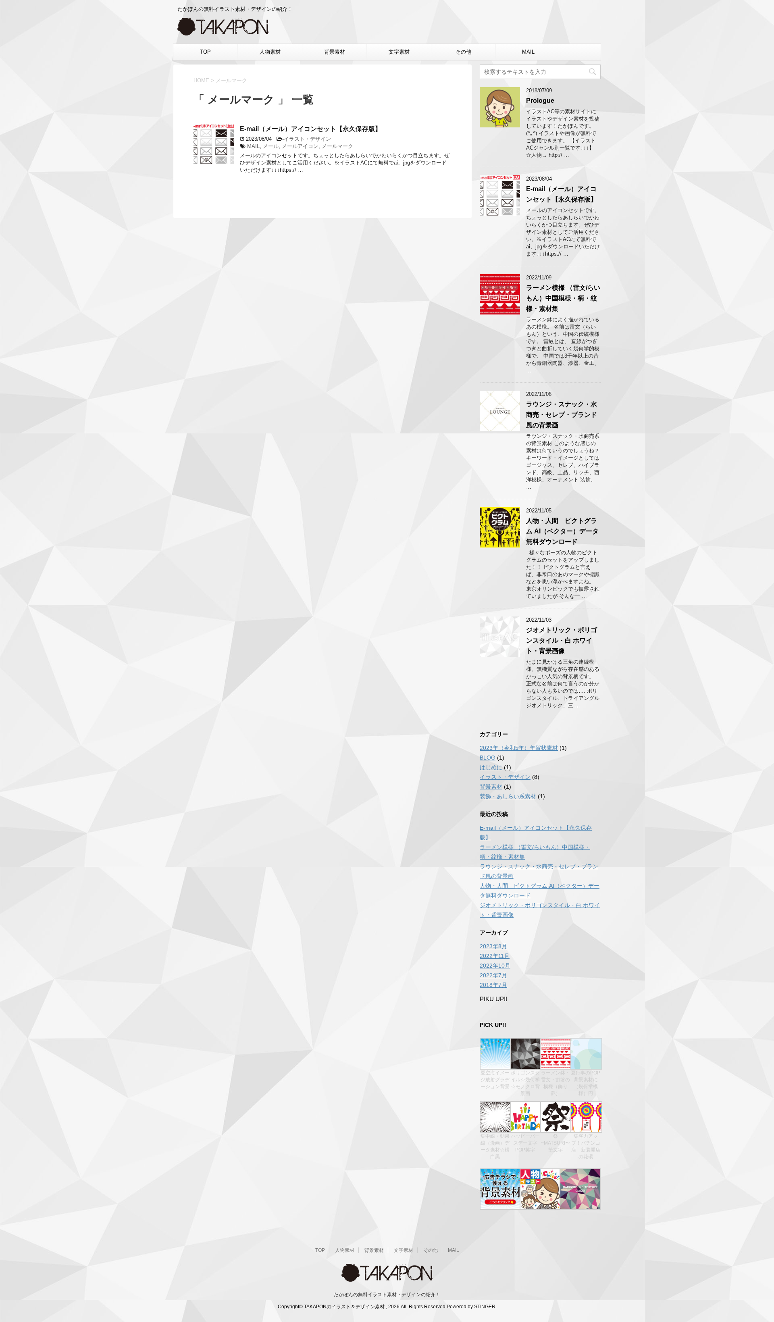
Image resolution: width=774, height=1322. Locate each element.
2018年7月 (493, 985)
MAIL (528, 52)
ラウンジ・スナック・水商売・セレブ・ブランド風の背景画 (561, 415)
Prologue (540, 100)
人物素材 (270, 52)
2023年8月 (493, 946)
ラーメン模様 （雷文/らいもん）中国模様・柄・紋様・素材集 (563, 298)
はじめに (491, 767)
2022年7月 (493, 975)
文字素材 (399, 52)
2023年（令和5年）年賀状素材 (519, 748)
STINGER (484, 1307)
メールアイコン (300, 146)
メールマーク (337, 146)
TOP (205, 52)
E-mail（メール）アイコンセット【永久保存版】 (310, 128)
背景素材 (334, 52)
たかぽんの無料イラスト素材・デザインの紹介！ (387, 1294)
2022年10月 (495, 965)
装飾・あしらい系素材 (508, 796)
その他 (463, 52)
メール (271, 146)
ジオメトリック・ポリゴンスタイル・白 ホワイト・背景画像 (561, 640)
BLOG (487, 757)
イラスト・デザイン (307, 139)
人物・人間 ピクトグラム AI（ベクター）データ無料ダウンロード (562, 531)
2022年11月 (495, 956)
